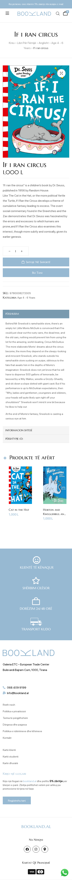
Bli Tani (36, 272)
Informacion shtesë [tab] (18, 430)
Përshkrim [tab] (12, 313)
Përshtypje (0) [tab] (14, 438)
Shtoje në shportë (38, 262)
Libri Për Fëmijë (26, 43)
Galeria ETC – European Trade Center (26, 664)
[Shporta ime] (65, 12)
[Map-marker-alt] (44, 849)
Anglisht (44, 43)
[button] (61, 73)
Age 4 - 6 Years (26, 297)
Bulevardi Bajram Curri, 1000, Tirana (25, 670)
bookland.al (29, 781)
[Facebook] (27, 849)
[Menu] (7, 13)
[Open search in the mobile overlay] (57, 13)
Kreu (12, 43)
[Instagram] (35, 849)
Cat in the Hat (19, 509)
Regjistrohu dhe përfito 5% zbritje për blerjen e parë (36, 4)
